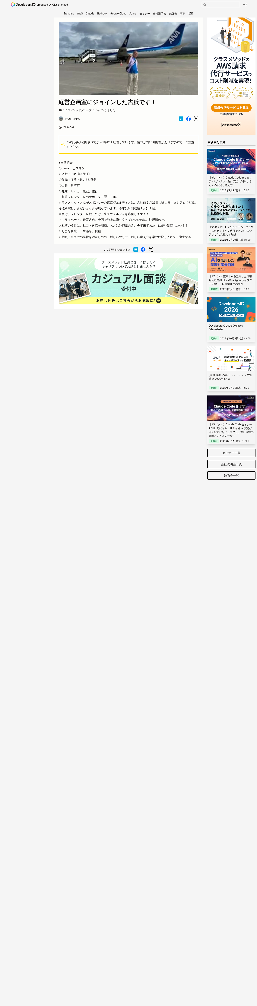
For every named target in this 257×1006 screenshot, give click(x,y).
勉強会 (173, 13)
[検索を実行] (204, 4)
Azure (132, 13)
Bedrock (102, 13)
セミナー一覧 (231, 453)
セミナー (144, 13)
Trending (69, 13)
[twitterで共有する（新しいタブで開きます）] (196, 118)
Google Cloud (118, 13)
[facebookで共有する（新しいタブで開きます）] (188, 118)
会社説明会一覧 (231, 464)
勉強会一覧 (231, 475)
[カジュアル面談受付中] (128, 281)
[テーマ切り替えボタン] (245, 4)
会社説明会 (159, 13)
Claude (90, 13)
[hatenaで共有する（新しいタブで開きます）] (181, 118)
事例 (182, 13)
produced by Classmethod (52, 4)
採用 (191, 13)
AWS (80, 13)
